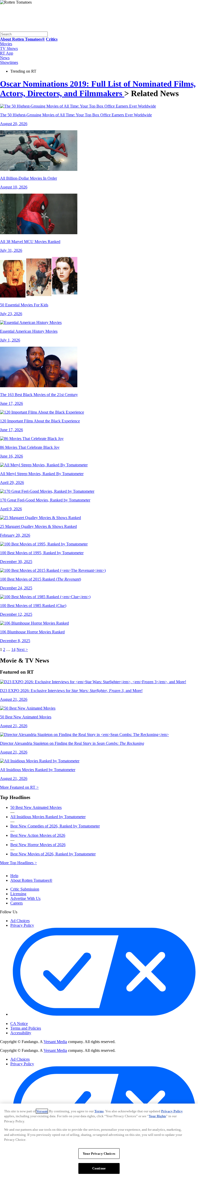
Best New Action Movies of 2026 (37, 835)
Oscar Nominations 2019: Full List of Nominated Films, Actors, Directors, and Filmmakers (98, 88)
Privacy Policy (22, 925)
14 (13, 649)
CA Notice (19, 1023)
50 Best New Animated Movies (36, 807)
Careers (16, 903)
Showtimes (9, 62)
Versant (41, 1111)
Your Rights (157, 1116)
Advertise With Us (25, 898)
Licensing (18, 894)
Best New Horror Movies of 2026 (37, 844)
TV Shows (9, 48)
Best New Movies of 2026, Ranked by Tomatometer (53, 854)
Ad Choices (20, 920)
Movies (6, 44)
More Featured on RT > (19, 787)
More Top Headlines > (18, 863)
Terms (99, 1111)
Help (14, 875)
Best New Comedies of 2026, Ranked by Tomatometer (55, 826)
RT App (6, 53)
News (5, 58)
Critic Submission (24, 889)
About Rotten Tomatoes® (31, 880)
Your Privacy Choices (32, 1019)
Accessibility (20, 1033)
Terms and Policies (25, 1028)
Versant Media (55, 1041)
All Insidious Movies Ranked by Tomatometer (48, 817)
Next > (22, 649)
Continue (99, 1168)
